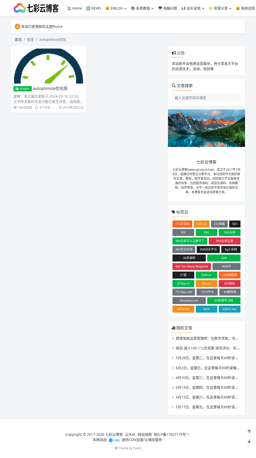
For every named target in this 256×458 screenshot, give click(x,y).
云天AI (130, 434)
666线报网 (229, 275)
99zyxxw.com (189, 300)
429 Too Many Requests (191, 266)
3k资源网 (189, 258)
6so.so (206, 283)
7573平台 (207, 292)
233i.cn (202, 224)
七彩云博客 (114, 434)
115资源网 (182, 224)
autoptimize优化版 (50, 88)
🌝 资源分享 (218, 8)
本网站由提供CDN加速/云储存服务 (127, 439)
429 (223, 258)
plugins (24, 88)
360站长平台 (208, 249)
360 (206, 232)
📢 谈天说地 (190, 8)
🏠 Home (74, 8)
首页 (18, 39)
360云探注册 (224, 241)
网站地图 (145, 434)
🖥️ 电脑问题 (167, 8)
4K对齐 (226, 266)
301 (235, 224)
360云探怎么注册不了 (189, 241)
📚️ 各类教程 (140, 8)
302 (183, 232)
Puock (137, 448)
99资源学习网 (223, 300)
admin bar (229, 309)
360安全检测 (183, 249)
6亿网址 (229, 283)
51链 (183, 275)
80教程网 (230, 292)
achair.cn (183, 309)
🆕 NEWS (93, 8)
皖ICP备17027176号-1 (171, 434)
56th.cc (207, 275)
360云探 (229, 232)
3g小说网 (230, 249)
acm (207, 309)
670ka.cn (183, 283)
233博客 (219, 224)
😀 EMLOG (114, 8)
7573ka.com (183, 292)
